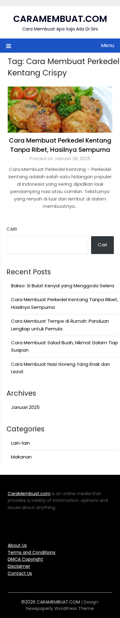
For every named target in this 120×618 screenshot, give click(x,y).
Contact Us (20, 573)
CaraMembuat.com (29, 494)
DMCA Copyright (25, 559)
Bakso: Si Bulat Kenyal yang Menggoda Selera (62, 285)
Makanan (21, 457)
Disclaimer (19, 566)
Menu (107, 45)
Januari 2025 (25, 407)
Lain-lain (20, 443)
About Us (17, 545)
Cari (11, 229)
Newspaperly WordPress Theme (60, 608)
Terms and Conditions (31, 552)
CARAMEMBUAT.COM (60, 19)
